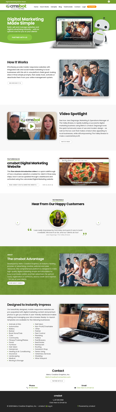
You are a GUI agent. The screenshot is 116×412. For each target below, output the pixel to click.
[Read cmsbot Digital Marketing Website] (84, 172)
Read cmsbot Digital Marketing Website (22, 185)
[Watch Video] (32, 126)
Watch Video (65, 141)
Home (36, 7)
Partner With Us (19, 37)
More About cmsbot (16, 283)
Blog (60, 7)
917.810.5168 (33, 388)
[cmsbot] (16, 6)
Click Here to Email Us (85, 388)
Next (98, 222)
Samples (54, 7)
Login (84, 7)
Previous (18, 222)
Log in (50, 406)
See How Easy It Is (15, 83)
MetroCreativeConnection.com (58, 377)
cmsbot (92, 406)
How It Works (44, 7)
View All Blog (47, 184)
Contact (77, 7)
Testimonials (68, 7)
